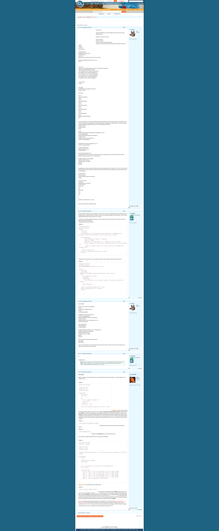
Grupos (109, 13)
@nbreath (140, 297)
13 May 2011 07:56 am (86, 27)
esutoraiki (133, 374)
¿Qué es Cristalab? (122, 9)
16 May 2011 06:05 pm (86, 371)
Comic (116, 3)
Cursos (102, 3)
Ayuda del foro (117, 13)
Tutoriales (96, 3)
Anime (137, 9)
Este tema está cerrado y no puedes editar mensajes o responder (90, 516)
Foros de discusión (82, 512)
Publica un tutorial (113, 9)
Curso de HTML (132, 529)
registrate (121, 1)
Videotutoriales (109, 3)
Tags (129, 9)
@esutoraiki (140, 509)
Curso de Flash (125, 529)
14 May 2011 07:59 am (86, 301)
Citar (124, 27)
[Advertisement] (109, 21)
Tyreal (132, 29)
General (88, 512)
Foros (88, 3)
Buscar (123, 11)
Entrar (115, 1)
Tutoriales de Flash (96, 529)
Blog (92, 3)
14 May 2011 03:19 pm (86, 353)
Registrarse (101, 13)
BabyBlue (107, 526)
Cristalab (115, 526)
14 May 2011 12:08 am (86, 211)
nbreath (133, 213)
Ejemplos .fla (103, 529)
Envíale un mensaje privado (133, 222)
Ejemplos (133, 9)
